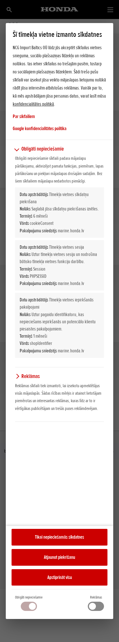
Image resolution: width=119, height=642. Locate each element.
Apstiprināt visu (59, 577)
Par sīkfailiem (24, 116)
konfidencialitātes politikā (33, 104)
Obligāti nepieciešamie (28, 597)
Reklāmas (96, 597)
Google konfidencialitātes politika (39, 128)
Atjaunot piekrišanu (59, 557)
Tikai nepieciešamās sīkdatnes (59, 537)
